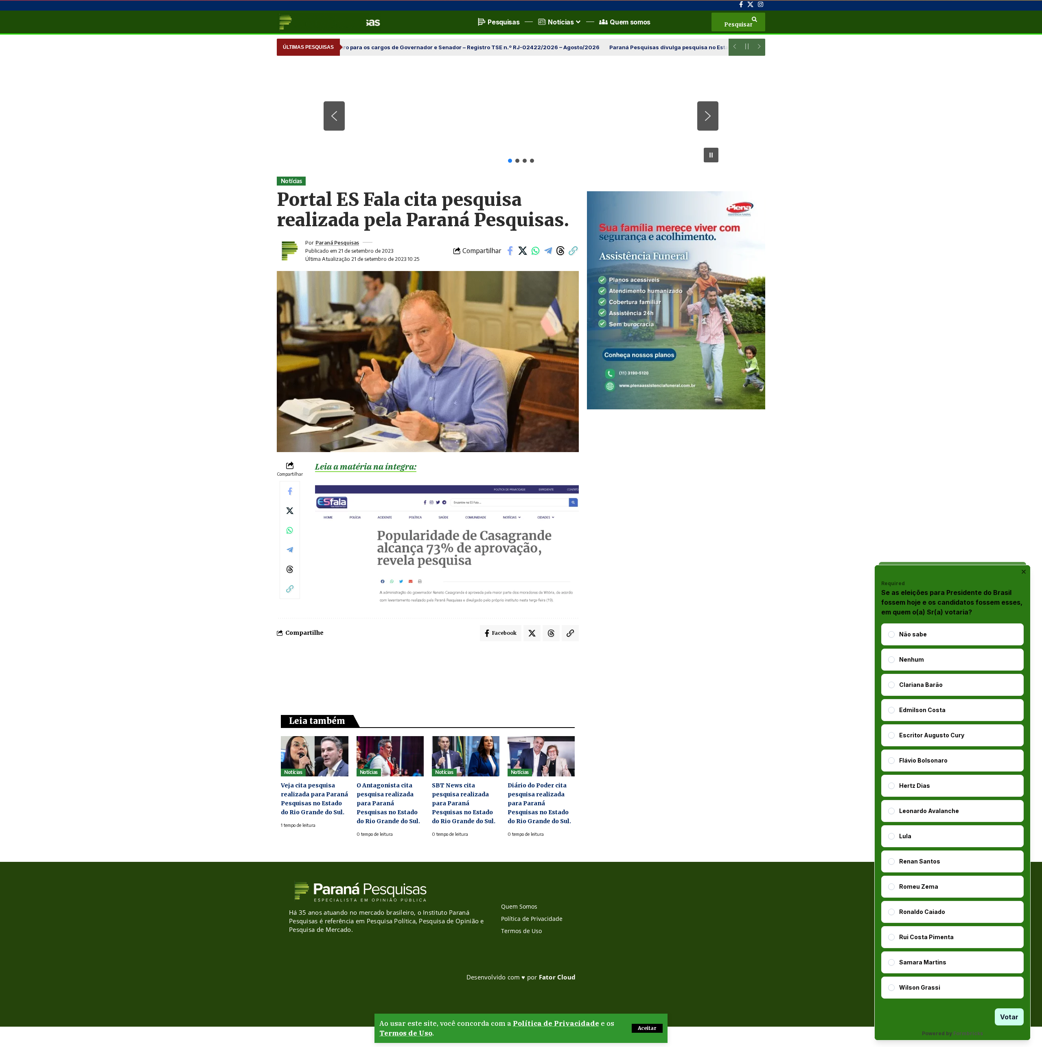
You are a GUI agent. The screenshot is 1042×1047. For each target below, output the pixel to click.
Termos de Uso (405, 1033)
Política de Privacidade (556, 1023)
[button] (647, 1028)
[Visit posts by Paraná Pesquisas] (289, 250)
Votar (1009, 1017)
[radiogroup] (952, 811)
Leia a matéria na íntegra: (365, 466)
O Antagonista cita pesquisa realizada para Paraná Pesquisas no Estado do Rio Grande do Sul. (388, 803)
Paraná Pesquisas (337, 242)
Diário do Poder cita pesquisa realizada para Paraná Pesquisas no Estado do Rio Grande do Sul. (539, 803)
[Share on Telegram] (548, 250)
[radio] (891, 634)
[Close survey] (1023, 571)
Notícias (291, 180)
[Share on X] (522, 250)
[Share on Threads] (560, 250)
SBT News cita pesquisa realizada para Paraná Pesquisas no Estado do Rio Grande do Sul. (463, 803)
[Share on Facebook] (510, 250)
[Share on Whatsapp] (535, 250)
